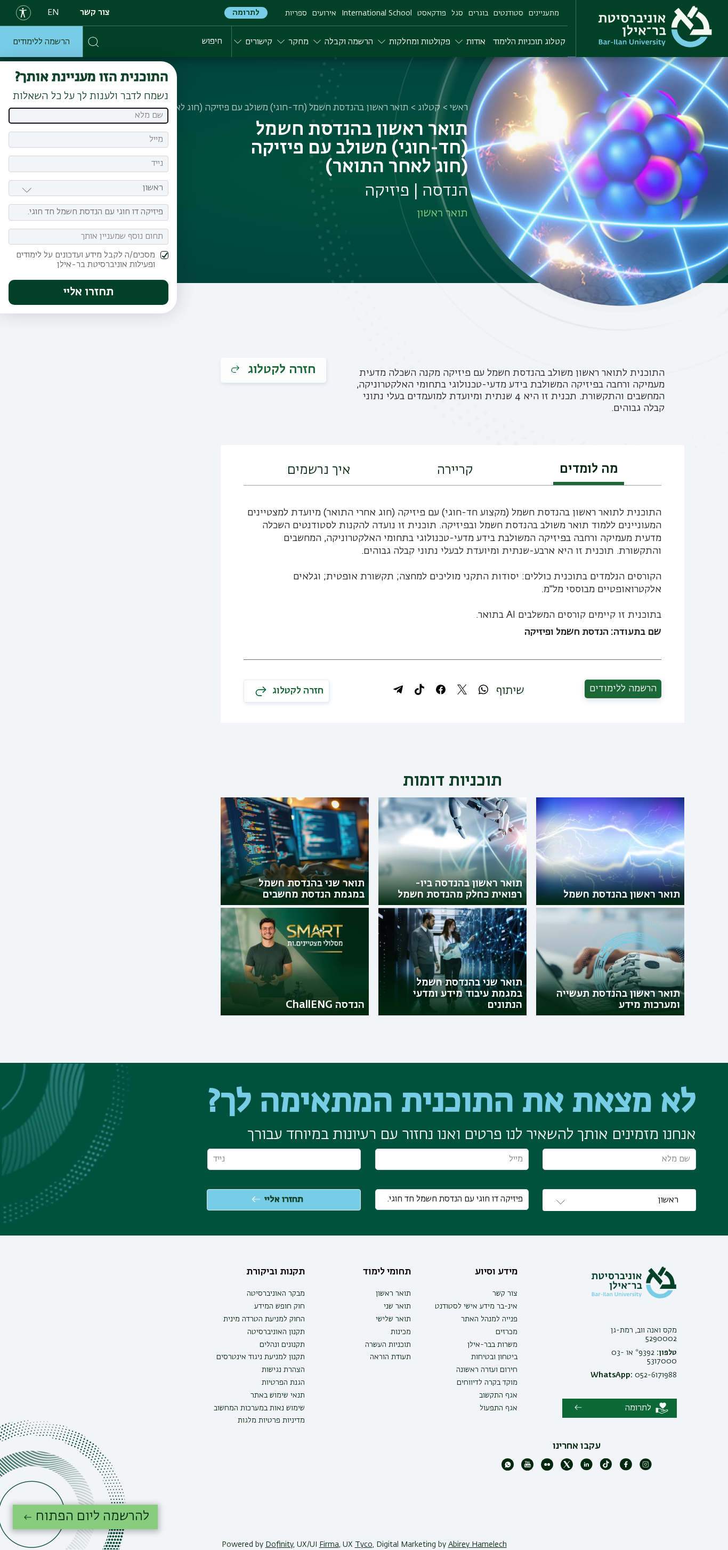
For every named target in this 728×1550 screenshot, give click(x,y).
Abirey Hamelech (477, 1544)
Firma (329, 1544)
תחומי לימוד (387, 1272)
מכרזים (506, 1332)
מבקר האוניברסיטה (276, 1293)
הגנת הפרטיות (283, 1382)
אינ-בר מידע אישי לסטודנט (476, 1306)
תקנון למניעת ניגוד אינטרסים (260, 1357)
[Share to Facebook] (440, 689)
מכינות (401, 1332)
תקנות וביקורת (275, 1272)
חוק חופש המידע (279, 1306)
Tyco (364, 1544)
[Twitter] (567, 1468)
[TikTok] (606, 1468)
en (53, 13)
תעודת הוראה (390, 1357)
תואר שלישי (393, 1319)
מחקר (298, 42)
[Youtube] (527, 1468)
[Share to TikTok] (419, 689)
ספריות (296, 13)
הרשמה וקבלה (349, 42)
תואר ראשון (393, 1293)
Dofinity (279, 1544)
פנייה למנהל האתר (489, 1319)
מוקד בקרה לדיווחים (487, 1382)
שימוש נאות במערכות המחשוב (259, 1408)
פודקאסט (431, 13)
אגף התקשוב (498, 1395)
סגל (457, 13)
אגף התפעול (498, 1408)
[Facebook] (626, 1468)
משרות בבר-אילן (492, 1345)
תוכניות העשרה (388, 1345)
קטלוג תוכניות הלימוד (529, 42)
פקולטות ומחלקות (419, 42)
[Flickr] (547, 1468)
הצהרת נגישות (283, 1370)
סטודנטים (508, 13)
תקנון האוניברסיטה (276, 1332)
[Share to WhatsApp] (483, 689)
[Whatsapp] (507, 1468)
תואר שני (397, 1306)
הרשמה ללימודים (41, 42)
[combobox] (88, 212)
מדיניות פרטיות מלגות (271, 1420)
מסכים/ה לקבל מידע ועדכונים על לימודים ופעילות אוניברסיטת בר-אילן (85, 260)
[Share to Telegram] (398, 689)
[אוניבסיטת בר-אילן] (655, 26)
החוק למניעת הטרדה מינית (264, 1319)
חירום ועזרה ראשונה (486, 1370)
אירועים (324, 13)
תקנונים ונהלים (282, 1345)
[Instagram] (646, 1468)
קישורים (258, 42)
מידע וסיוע (496, 1272)
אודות (476, 42)
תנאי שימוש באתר (277, 1395)
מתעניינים (544, 13)
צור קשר (95, 13)
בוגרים (478, 13)
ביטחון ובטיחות (494, 1357)
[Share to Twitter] (462, 689)
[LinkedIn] (586, 1468)
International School (377, 13)
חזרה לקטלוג (280, 370)
